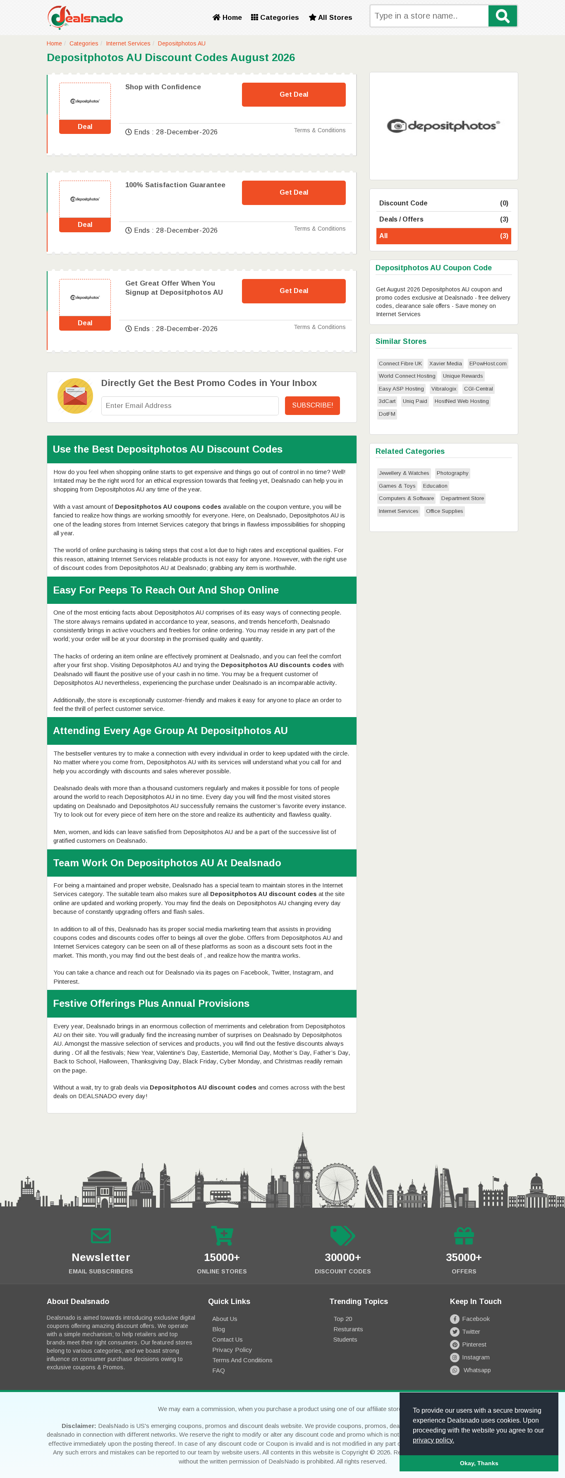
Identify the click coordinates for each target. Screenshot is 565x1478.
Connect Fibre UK (400, 363)
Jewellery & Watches (404, 473)
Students (345, 1339)
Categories (278, 17)
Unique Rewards (463, 376)
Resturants (348, 1329)
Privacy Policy (232, 1349)
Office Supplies (444, 511)
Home (231, 17)
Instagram (476, 1357)
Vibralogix (444, 389)
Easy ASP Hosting (401, 389)
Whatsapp (476, 1369)
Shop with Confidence (163, 87)
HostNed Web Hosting (462, 401)
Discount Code (443, 203)
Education (435, 486)
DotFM (387, 414)
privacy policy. (433, 1440)
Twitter (471, 1331)
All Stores (334, 17)
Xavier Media (445, 363)
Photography (453, 473)
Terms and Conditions (242, 1360)
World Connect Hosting (407, 376)
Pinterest (474, 1344)
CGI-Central (478, 389)
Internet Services (128, 43)
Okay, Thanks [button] (479, 1463)
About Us (224, 1318)
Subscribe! (312, 405)
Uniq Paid (415, 401)
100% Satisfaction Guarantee (175, 185)
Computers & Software (406, 498)
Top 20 (342, 1318)
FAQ (218, 1370)
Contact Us (227, 1339)
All (443, 235)
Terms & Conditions (320, 130)
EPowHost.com (488, 363)
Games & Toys (397, 486)
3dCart (387, 401)
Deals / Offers (443, 219)
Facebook (476, 1318)
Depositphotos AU (182, 43)
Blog (218, 1329)
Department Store (462, 498)
